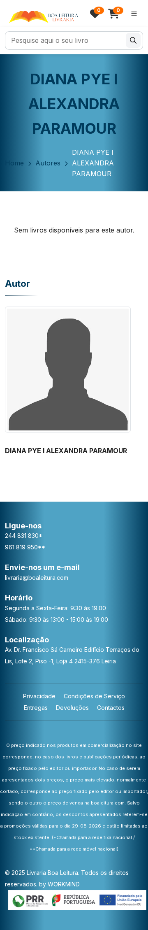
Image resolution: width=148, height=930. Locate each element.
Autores (47, 163)
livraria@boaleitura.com (36, 577)
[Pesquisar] (133, 40)
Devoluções (72, 707)
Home (14, 163)
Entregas (36, 707)
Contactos (111, 707)
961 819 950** (25, 547)
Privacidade (39, 696)
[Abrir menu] (134, 14)
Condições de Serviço (94, 696)
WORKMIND (64, 884)
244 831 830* (23, 535)
